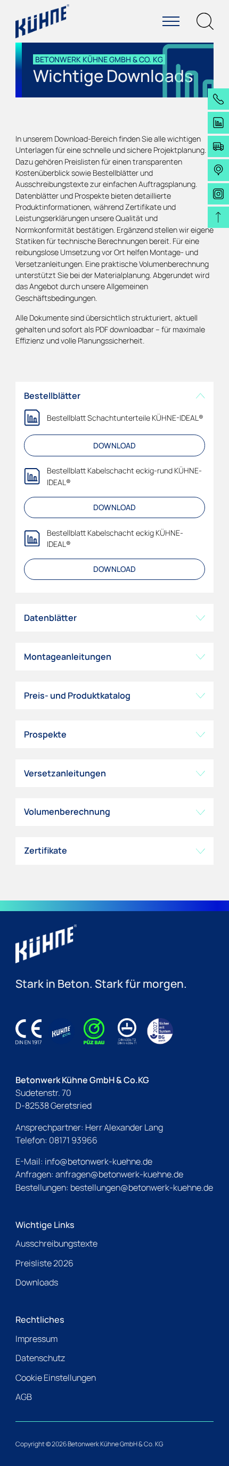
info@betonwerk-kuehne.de (98, 1161)
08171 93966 (73, 1140)
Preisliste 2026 (44, 1263)
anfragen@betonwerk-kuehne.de (119, 1174)
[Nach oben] (218, 217)
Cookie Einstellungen (55, 1377)
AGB (23, 1397)
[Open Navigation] (170, 21)
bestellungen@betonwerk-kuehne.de (141, 1187)
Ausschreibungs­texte (56, 1243)
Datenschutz (40, 1358)
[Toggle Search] (205, 21)
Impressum (36, 1339)
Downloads (36, 1282)
